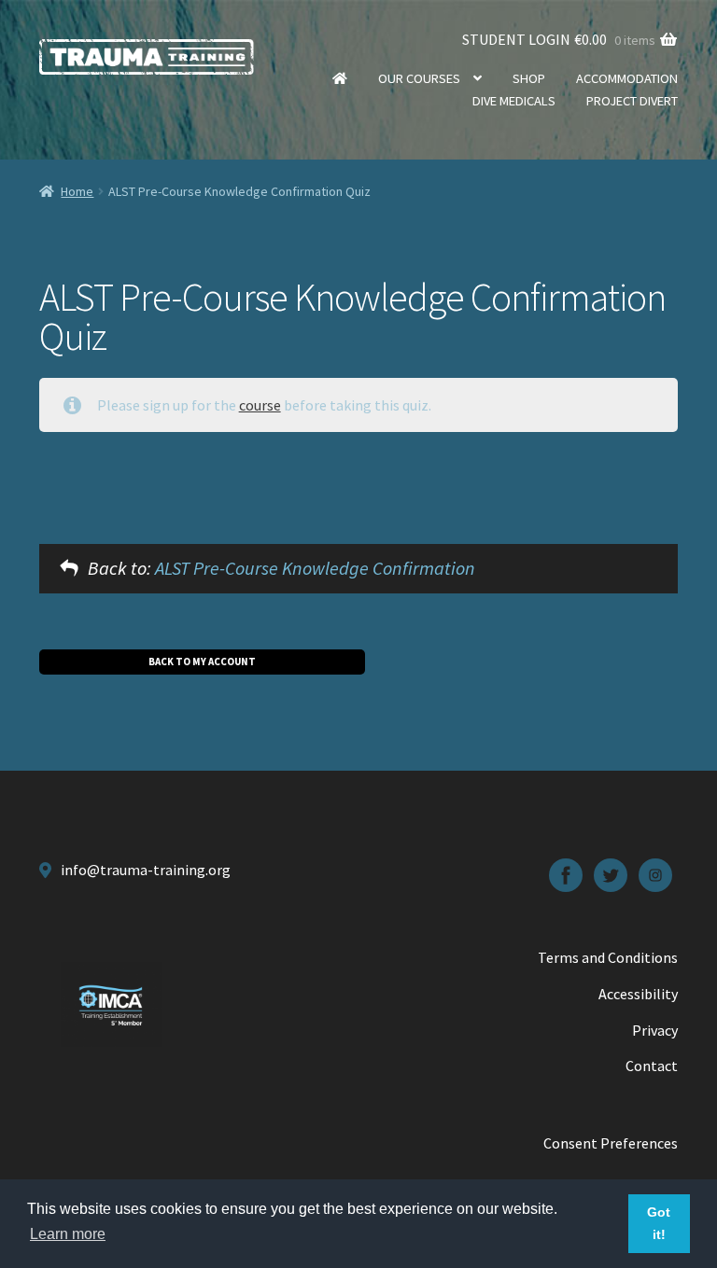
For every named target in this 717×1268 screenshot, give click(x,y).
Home (339, 78)
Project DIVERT (632, 100)
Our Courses (419, 78)
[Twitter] (610, 875)
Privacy (655, 1030)
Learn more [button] (67, 1234)
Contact (652, 1065)
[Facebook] (566, 875)
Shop (529, 78)
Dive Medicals (513, 100)
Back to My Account (202, 661)
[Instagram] (655, 875)
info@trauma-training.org (146, 869)
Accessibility (638, 993)
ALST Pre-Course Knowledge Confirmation (315, 567)
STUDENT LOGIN (516, 39)
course (260, 405)
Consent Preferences (610, 1143)
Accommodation (627, 78)
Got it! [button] (658, 1223)
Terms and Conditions (608, 957)
